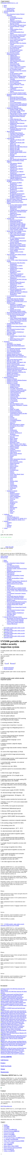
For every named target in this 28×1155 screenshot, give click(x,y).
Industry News (10, 9)
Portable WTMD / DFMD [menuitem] (16, 109)
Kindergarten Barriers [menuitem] (15, 221)
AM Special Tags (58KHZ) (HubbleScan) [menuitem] (16, 172)
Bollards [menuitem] (12, 258)
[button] (3, 557)
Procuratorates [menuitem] (13, 455)
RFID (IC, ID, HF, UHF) (13, 361)
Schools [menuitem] (12, 482)
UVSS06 (16, 925)
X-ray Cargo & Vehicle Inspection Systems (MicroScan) (15, 623)
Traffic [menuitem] (11, 513)
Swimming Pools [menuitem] (14, 470)
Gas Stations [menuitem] (13, 421)
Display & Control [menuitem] (14, 409)
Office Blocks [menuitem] (13, 452)
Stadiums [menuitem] (12, 473)
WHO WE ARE (9, 547)
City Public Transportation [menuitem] (16, 388)
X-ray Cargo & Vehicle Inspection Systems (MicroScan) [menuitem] (18, 321)
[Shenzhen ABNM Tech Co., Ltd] (14, 3)
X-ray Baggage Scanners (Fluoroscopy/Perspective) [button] (13, 53)
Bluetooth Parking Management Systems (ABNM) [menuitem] (18, 247)
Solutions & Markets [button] (9, 377)
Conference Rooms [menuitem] (14, 395)
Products (6, 561)
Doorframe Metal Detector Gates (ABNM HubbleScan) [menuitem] (18, 129)
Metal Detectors (11, 572)
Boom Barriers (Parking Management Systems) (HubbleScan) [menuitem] (16, 207)
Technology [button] (7, 341)
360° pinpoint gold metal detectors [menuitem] (18, 159)
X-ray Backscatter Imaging (13, 350)
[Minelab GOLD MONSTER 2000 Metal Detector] (14, 1035)
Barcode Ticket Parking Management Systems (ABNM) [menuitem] (18, 244)
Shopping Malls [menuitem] (14, 481)
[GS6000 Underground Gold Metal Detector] (12, 994)
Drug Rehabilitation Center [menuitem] (16, 403)
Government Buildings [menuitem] (15, 420)
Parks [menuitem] (11, 457)
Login (6, 663)
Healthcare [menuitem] (12, 503)
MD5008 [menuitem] (12, 155)
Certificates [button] (6, 514)
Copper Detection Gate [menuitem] (15, 119)
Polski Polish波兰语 (9, 1149)
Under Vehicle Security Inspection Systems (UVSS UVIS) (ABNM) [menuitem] (18, 318)
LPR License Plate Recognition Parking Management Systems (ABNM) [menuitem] (17, 235)
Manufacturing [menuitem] (13, 507)
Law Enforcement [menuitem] (14, 435)
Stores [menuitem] (11, 478)
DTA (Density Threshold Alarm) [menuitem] (18, 25)
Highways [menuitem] (12, 423)
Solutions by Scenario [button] (12, 383)
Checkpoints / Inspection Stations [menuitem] (18, 398)
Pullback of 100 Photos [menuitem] (15, 21)
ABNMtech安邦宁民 (9, 11)
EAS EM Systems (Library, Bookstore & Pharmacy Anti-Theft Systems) (17, 200)
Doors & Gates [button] (10, 334)
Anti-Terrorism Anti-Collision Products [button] (16, 254)
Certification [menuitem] (13, 16)
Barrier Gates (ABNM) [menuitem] (15, 232)
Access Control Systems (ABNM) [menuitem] (18, 204)
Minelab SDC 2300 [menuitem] (15, 145)
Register (13, 663)
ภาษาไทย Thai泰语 (9, 1142)
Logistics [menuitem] (12, 504)
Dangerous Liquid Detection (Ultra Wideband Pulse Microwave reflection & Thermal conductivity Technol (17, 369)
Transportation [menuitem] (13, 485)
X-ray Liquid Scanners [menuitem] (15, 83)
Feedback (9, 522)
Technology (10, 343)
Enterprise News (11, 8)
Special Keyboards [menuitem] (14, 48)
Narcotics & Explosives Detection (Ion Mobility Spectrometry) (16, 372)
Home (5, 5)
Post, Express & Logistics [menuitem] (16, 461)
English (3, 1122)
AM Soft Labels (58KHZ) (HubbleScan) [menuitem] (16, 169)
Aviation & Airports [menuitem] (15, 384)
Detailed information (9, 667)
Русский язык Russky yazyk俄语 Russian (14, 1137)
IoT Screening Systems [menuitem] (15, 47)
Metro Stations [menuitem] (13, 441)
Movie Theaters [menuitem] (14, 438)
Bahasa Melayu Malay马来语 (11, 1146)
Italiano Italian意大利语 (10, 1136)
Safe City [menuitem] (12, 511)
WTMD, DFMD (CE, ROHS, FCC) (16, 519)
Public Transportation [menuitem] (15, 496)
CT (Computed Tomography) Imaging (16, 348)
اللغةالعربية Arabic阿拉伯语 (11, 1139)
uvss (11, 925)
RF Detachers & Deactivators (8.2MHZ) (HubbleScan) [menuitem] (17, 194)
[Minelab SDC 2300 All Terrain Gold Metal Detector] (14, 1040)
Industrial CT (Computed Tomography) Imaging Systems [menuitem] (17, 305)
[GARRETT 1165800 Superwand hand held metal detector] (14, 1006)
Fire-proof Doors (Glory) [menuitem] (16, 340)
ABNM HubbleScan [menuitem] (15, 57)
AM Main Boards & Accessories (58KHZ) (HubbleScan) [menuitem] (18, 177)
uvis (13, 925)
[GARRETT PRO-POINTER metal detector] (12, 997)
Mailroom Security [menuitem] (14, 446)
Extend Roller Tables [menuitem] (15, 37)
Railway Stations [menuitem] (14, 466)
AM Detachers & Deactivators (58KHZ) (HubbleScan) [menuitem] (17, 175)
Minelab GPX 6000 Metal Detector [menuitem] (18, 146)
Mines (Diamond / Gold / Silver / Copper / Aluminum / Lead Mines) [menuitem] (18, 444)
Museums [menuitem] (12, 437)
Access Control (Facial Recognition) (16, 365)
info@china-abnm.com (6, 1106)
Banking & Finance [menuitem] (15, 493)
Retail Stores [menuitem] (13, 467)
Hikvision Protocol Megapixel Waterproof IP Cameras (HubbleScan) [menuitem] (17, 283)
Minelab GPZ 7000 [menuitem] (15, 148)
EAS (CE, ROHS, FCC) (13, 517)
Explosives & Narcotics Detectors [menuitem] (18, 105)
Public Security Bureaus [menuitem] (16, 453)
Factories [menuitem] (12, 417)
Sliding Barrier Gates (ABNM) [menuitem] (17, 225)
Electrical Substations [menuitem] (15, 410)
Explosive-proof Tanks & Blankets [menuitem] (18, 103)
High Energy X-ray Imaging (14, 344)
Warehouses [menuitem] (13, 488)
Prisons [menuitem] (12, 456)
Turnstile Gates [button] (10, 218)
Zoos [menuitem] (11, 489)
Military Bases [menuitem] (13, 439)
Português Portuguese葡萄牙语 (11, 1131)
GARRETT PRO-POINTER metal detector (11, 998)
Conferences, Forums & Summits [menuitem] (18, 390)
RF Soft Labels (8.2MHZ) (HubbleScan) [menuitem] (16, 188)
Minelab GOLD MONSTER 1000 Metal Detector (13, 1044)
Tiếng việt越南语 (8, 1144)
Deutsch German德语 (9, 1134)
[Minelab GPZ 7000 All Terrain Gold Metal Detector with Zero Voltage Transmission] (14, 1028)
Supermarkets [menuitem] (13, 477)
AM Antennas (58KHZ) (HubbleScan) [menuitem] (16, 164)
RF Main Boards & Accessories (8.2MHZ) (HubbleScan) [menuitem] (18, 197)
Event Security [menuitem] (13, 419)
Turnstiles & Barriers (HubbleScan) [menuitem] (18, 210)
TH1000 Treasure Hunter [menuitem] (16, 150)
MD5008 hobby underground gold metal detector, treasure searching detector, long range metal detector (14, 1014)
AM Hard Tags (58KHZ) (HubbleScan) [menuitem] (16, 166)
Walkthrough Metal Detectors (14, 571)
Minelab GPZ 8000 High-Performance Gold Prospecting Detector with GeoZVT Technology (12, 1025)
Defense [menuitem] (12, 408)
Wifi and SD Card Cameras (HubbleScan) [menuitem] (16, 287)
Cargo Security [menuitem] (13, 399)
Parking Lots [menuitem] (13, 464)
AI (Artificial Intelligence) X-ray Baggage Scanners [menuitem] (18, 23)
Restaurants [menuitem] (13, 468)
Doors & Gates (10, 615)
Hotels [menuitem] (11, 428)
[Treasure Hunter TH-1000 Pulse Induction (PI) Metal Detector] (14, 990)
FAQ (8, 524)
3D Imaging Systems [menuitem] (15, 51)
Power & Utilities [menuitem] (14, 497)
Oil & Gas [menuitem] (12, 499)
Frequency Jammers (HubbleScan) (15, 332)
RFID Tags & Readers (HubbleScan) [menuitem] (15, 215)
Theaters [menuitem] (12, 484)
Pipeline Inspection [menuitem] (14, 463)
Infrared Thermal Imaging (13, 363)
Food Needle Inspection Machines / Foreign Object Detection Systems (15, 299)
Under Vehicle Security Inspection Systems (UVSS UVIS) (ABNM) (15, 620)
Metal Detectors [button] (11, 131)
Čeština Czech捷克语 (9, 1151)
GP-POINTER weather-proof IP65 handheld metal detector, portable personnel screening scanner (13, 1003)
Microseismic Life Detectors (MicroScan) (17, 618)
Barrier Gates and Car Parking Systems (16, 588)
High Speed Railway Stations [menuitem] (17, 424)
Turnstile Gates (10, 586)
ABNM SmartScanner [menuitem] (15, 59)
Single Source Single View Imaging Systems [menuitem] (16, 41)
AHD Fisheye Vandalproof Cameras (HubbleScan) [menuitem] (16, 274)
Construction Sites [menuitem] (14, 394)
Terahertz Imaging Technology (14, 354)
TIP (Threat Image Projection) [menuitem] (17, 36)
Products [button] (6, 12)
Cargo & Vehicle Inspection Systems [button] (16, 314)
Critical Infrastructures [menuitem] (15, 392)
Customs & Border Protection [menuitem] (17, 391)
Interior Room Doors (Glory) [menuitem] (17, 338)
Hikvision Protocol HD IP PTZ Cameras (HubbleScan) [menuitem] (17, 289)
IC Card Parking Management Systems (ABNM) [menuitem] (17, 238)
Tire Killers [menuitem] (12, 256)
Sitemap (3, 1069)
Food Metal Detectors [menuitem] (15, 137)
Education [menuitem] (12, 508)
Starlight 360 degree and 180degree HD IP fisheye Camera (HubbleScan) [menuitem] (18, 293)
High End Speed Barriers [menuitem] (16, 220)
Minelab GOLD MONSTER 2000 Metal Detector (13, 1037)
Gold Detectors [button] (10, 138)
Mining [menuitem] (12, 506)
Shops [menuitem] (11, 479)
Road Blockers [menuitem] (13, 257)
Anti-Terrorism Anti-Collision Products (16, 589)
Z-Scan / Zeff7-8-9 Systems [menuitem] (17, 45)
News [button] (5, 7)
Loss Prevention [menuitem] (14, 431)
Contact (6, 528)
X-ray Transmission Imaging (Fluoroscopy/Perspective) (14, 352)
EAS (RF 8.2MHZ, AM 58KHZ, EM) (16, 362)
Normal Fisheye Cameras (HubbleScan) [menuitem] (16, 266)
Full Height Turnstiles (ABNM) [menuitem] (18, 224)
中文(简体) (6, 1126)
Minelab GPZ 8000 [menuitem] (15, 149)
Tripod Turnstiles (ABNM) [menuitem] (16, 229)
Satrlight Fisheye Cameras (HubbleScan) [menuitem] (16, 269)
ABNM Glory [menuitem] (13, 55)
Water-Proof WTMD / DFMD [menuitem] (17, 110)
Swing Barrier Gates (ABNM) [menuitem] (17, 226)
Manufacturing (5, 1072)
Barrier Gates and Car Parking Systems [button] (16, 231)
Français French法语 (9, 1133)
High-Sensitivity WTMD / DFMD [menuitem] (18, 113)
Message (9, 526)
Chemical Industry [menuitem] (14, 495)
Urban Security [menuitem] (13, 486)
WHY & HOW (4, 556)
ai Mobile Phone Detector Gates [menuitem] (18, 115)
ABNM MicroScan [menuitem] (14, 58)
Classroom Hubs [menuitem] (14, 396)
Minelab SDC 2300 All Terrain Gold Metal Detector (13, 1041)
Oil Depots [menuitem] (12, 449)
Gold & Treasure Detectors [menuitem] (16, 135)
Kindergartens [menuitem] (13, 430)
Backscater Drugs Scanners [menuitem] (16, 97)
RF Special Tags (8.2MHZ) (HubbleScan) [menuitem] (16, 191)
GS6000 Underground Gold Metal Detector (11, 995)
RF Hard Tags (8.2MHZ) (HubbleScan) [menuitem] (16, 186)
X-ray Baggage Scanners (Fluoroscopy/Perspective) (13, 566)
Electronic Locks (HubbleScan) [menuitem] (17, 217)
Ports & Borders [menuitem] (14, 460)
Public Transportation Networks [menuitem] (18, 459)
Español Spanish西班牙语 (10, 1129)
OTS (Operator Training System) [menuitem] (18, 34)
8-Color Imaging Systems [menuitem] (16, 50)
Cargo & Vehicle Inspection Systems (16, 603)
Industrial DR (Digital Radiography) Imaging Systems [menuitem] (17, 310)
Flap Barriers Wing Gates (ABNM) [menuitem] (18, 228)
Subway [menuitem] (12, 471)
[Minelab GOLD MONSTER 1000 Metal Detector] (14, 1042)
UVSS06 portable (8, 924)
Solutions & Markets (12, 379)
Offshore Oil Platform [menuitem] (15, 450)
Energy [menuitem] (12, 500)
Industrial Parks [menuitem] (14, 502)
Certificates (9, 515)
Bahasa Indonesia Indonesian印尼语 (13, 1147)
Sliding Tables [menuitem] (13, 62)
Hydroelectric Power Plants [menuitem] (16, 426)
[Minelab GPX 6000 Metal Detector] (10, 1033)
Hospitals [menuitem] (12, 427)
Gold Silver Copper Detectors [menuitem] (17, 134)
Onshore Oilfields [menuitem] (14, 448)
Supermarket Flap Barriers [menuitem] (16, 222)
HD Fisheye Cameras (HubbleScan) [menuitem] (15, 271)
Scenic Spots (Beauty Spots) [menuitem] (17, 474)
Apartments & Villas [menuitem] (15, 385)
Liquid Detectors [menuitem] (14, 106)
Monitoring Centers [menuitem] (15, 442)
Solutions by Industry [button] (12, 490)
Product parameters (8, 669)
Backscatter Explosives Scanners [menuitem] (18, 98)
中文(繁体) (6, 1128)
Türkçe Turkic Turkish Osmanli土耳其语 (14, 1141)
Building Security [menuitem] (14, 387)
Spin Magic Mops (11, 333)
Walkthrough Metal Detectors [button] (14, 108)
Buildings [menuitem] (12, 492)
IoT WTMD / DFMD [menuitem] (15, 112)
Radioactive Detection (12, 376)
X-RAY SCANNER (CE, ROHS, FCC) (17, 518)
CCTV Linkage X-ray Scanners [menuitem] (18, 39)
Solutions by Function (12, 381)
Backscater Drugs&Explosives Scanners (17, 312)
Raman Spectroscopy (12, 366)
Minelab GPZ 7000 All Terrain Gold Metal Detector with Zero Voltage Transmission (13, 1031)
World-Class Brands (6, 1066)
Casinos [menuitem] (12, 402)
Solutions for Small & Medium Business (17, 380)
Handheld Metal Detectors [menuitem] (16, 133)
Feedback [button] (6, 521)
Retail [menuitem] (11, 510)
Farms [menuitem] (11, 416)
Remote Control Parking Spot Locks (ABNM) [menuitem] (17, 249)
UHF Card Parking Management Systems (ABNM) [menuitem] (18, 241)
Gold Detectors (10, 574)
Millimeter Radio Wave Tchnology (15, 355)
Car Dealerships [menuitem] (14, 401)
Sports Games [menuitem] (13, 475)
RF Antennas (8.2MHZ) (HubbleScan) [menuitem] (16, 183)
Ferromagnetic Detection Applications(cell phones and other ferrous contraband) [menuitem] (18, 413)
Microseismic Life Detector (13, 374)
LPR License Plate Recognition (14, 359)
